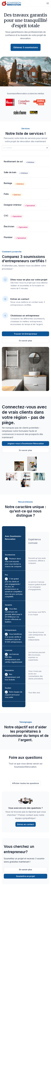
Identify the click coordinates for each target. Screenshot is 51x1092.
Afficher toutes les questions (25, 783)
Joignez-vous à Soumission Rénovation (25, 443)
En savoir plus (25, 340)
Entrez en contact (25, 824)
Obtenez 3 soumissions (25, 47)
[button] (48, 3)
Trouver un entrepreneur (25, 334)
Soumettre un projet (25, 876)
